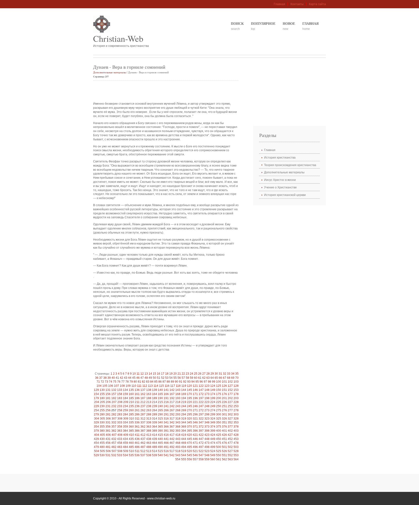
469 (183, 443)
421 (195, 435)
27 (204, 373)
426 (224, 435)
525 (218, 451)
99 (213, 381)
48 (146, 377)
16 (158, 373)
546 (195, 455)
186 (137, 398)
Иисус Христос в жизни (280, 180)
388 (148, 430)
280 (102, 414)
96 (201, 381)
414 (154, 435)
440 (160, 439)
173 (207, 394)
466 (166, 443)
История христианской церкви (285, 195)
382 (113, 430)
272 (201, 410)
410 (131, 435)
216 (166, 402)
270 (189, 410)
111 (139, 385)
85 (156, 381)
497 (201, 447)
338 (148, 422)
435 (131, 439)
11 (138, 373)
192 (172, 398)
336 (137, 422)
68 (228, 377)
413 (148, 435)
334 (125, 422)
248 (207, 406)
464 (154, 443)
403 (236, 430)
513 (148, 451)
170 (189, 394)
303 (236, 414)
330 (102, 422)
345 (189, 422)
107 (116, 385)
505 (102, 451)
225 (218, 402)
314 (154, 418)
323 (207, 418)
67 (224, 377)
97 (205, 381)
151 (224, 390)
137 (142, 390)
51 (158, 377)
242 (172, 406)
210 (131, 402)
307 (114, 418)
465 (160, 443)
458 (119, 443)
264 (154, 410)
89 (172, 381)
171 (195, 394)
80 (135, 381)
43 (125, 377)
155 (102, 394)
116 (167, 385)
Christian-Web (118, 38)
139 (154, 390)
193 (177, 398)
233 (119, 406)
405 (102, 435)
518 (177, 451)
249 (212, 406)
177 (230, 394)
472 (201, 443)
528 (236, 451)
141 (166, 390)
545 (189, 455)
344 (183, 422)
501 (224, 447)
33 (228, 373)
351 (224, 422)
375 (218, 426)
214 (154, 402)
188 (148, 398)
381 (108, 430)
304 (96, 418)
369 (183, 426)
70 (237, 377)
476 (224, 443)
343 (177, 422)
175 (218, 394)
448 (207, 439)
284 (125, 414)
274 (212, 410)
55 (175, 377)
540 (160, 455)
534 (125, 455)
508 (119, 451)
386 (137, 430)
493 (177, 447)
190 (160, 398)
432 (113, 439)
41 (117, 377)
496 (195, 447)
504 (96, 451)
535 (131, 455)
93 (189, 381)
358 (119, 426)
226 (224, 402)
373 (207, 426)
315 (160, 418)
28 (208, 373)
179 (96, 398)
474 (212, 443)
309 (125, 418)
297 (201, 414)
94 (193, 381)
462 (142, 443)
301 (224, 414)
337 (142, 422)
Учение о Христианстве (280, 187)
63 (208, 377)
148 (207, 390)
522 (201, 451)
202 (230, 398)
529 (96, 455)
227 (230, 402)
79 (131, 381)
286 (137, 414)
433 (119, 439)
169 (183, 394)
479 (96, 447)
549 (212, 455)
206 (108, 402)
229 (96, 406)
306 (108, 418)
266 (166, 410)
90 (176, 381)
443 (177, 439)
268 (177, 410)
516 (166, 451)
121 (195, 385)
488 (148, 447)
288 (148, 414)
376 (224, 426)
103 (236, 381)
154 (96, 394)
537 (142, 455)
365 (160, 426)
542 (172, 455)
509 (125, 451)
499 (212, 447)
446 (195, 439)
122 (201, 385)
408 (119, 435)
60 (195, 377)
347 (201, 422)
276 (224, 410)
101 (224, 381)
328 (236, 418)
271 (195, 410)
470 (189, 443)
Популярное (263, 23)
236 (137, 406)
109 (128, 385)
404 (96, 435)
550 (218, 455)
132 (113, 390)
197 (201, 398)
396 (195, 430)
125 (218, 385)
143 (177, 390)
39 (109, 377)
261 (137, 410)
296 (195, 414)
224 (212, 402)
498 (207, 447)
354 (96, 426)
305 (102, 418)
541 (166, 455)
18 (167, 373)
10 (134, 373)
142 (172, 390)
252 (230, 406)
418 (177, 435)
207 (114, 402)
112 (144, 385)
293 (177, 414)
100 (218, 381)
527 (230, 451)
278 (236, 410)
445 (189, 439)
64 (212, 377)
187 (142, 398)
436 (137, 439)
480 (102, 447)
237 (142, 406)
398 (207, 430)
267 (172, 410)
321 (195, 418)
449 (212, 439)
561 (218, 459)
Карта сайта (317, 4)
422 (201, 435)
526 (224, 451)
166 (166, 394)
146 (195, 390)
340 (160, 422)
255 (102, 410)
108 (122, 385)
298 (207, 414)
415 (160, 435)
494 (183, 447)
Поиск (237, 23)
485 (131, 447)
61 (199, 377)
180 (102, 398)
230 (102, 406)
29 (212, 373)
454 (96, 443)
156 (108, 394)
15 (154, 373)
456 (108, 443)
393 (177, 430)
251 (224, 406)
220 (189, 402)
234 (125, 406)
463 (148, 443)
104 (99, 385)
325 (218, 418)
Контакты (297, 4)
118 (178, 385)
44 (129, 377)
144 (183, 390)
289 (154, 414)
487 (142, 447)
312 (142, 418)
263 (148, 410)
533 (119, 455)
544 (183, 455)
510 (131, 451)
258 (119, 410)
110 (133, 385)
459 (125, 443)
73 (106, 381)
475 (218, 443)
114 (155, 385)
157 (113, 394)
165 (160, 394)
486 (137, 447)
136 (137, 390)
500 (218, 447)
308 (119, 418)
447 (201, 439)
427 (230, 435)
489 (154, 447)
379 (96, 430)
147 (201, 390)
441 (166, 439)
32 (224, 373)
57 (183, 377)
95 (197, 381)
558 (201, 459)
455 (102, 443)
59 (191, 377)
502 (230, 447)
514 (154, 451)
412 (142, 435)
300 (218, 414)
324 (212, 418)
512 (142, 451)
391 (166, 430)
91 (180, 381)
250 (218, 406)
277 (230, 410)
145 (189, 390)
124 (212, 385)
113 (150, 385)
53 (167, 377)
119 (183, 385)
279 (96, 414)
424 (212, 435)
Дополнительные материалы (109, 72)
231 (108, 406)
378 (236, 426)
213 (148, 402)
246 (195, 406)
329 (96, 422)
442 (172, 439)
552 (230, 455)
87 (164, 381)
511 (137, 451)
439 (154, 439)
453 (236, 439)
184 (125, 398)
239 (154, 406)
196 (195, 398)
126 (224, 385)
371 (195, 426)
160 (131, 394)
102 (230, 381)
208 (119, 402)
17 (162, 373)
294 (183, 414)
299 (212, 414)
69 (232, 377)
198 (207, 398)
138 (148, 390)
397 (201, 430)
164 (154, 394)
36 (96, 377)
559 (207, 459)
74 (110, 381)
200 (218, 398)
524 (212, 451)
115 (161, 385)
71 (98, 381)
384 (125, 430)
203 (236, 398)
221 (195, 402)
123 (207, 385)
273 (207, 410)
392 (172, 430)
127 (230, 385)
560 (212, 459)
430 (102, 439)
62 (204, 377)
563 (230, 459)
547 (201, 455)
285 (131, 414)
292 (172, 414)
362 (142, 426)
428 (236, 435)
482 (113, 447)
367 (172, 426)
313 (148, 418)
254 (96, 410)
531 (108, 455)
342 (172, 422)
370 (189, 426)
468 (177, 443)
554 (177, 459)
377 (230, 426)
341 (166, 422)
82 (143, 381)
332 (113, 422)
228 (236, 402)
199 (212, 398)
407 (114, 435)
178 (236, 394)
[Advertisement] (150, 91)
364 (154, 426)
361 (137, 426)
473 (207, 443)
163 (148, 394)
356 (108, 426)
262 (142, 410)
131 (108, 390)
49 (150, 377)
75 (114, 381)
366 (166, 426)
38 (105, 377)
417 (172, 435)
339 (154, 422)
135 (131, 390)
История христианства (280, 157)
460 (131, 443)
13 (146, 373)
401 (224, 430)
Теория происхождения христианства (290, 165)
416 (166, 435)
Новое (289, 23)
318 (177, 418)
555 (183, 459)
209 (125, 402)
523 (207, 451)
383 (119, 430)
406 (108, 435)
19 (171, 373)
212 (142, 402)
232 (113, 406)
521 (195, 451)
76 (119, 381)
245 (189, 406)
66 (220, 377)
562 (224, 459)
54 (171, 377)
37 (101, 377)
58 (187, 377)
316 (166, 418)
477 (230, 443)
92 (184, 381)
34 (232, 373)
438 (148, 439)
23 (187, 373)
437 (142, 439)
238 (148, 406)
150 (218, 390)
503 (236, 447)
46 (138, 377)
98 (209, 381)
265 (160, 410)
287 (142, 414)
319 (183, 418)
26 (199, 373)
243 (177, 406)
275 (218, 410)
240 (160, 406)
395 (189, 430)
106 (110, 385)
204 (96, 402)
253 (236, 406)
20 (175, 373)
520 (189, 451)
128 (236, 385)
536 (137, 455)
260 (131, 410)
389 (154, 430)
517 (172, 451)
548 (207, 455)
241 (166, 406)
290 (160, 414)
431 (108, 439)
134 (125, 390)
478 (236, 443)
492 (172, 447)
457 (113, 443)
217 (172, 402)
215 (160, 402)
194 (183, 398)
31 (220, 373)
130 (102, 390)
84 (151, 381)
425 (218, 435)
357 (113, 426)
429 (96, 439)
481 (108, 447)
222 (201, 402)
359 (125, 426)
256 (108, 410)
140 (160, 390)
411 (137, 435)
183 (119, 398)
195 (189, 398)
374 (212, 426)
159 (125, 394)
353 (236, 422)
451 (224, 439)
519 (183, 451)
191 (166, 398)
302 (230, 414)
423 (207, 435)
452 (230, 439)
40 (113, 377)
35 (237, 373)
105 (104, 385)
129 (96, 390)
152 (230, 390)
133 (119, 390)
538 (148, 455)
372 (201, 426)
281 (108, 414)
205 (102, 402)
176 (224, 394)
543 (177, 455)
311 (137, 418)
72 (102, 381)
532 (113, 455)
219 (183, 402)
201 (224, 398)
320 (189, 418)
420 (189, 435)
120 (189, 385)
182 (113, 398)
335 (131, 422)
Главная (279, 4)
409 (125, 435)
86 (160, 381)
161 (137, 394)
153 (236, 390)
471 (195, 443)
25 (195, 373)
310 (131, 418)
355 (102, 426)
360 (131, 426)
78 (127, 381)
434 (125, 439)
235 (131, 406)
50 (154, 377)
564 (236, 459)
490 (160, 447)
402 (230, 430)
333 (119, 422)
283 (119, 414)
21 (179, 373)
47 (142, 377)
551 (224, 455)
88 (168, 381)
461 (137, 443)
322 (201, 418)
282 (113, 414)
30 (216, 373)
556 (189, 459)
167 (172, 394)
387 (142, 430)
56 (179, 377)
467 (172, 443)
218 (177, 402)
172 (201, 394)
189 (154, 398)
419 (183, 435)
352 (230, 422)
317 (172, 418)
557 (195, 459)
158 (119, 394)
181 (108, 398)
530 (102, 455)
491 (166, 447)
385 (131, 430)
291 (166, 414)
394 (183, 430)
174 (212, 394)
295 (189, 414)
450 (218, 439)
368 (177, 426)
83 (147, 381)
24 (191, 373)
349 (212, 422)
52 (162, 377)
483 (119, 447)
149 (212, 390)
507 (114, 451)
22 (183, 373)
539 (154, 455)
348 (207, 422)
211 (137, 402)
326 (224, 418)
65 (216, 377)
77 (123, 381)
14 (150, 373)
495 (189, 447)
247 (201, 406)
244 (183, 406)
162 (142, 394)
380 (102, 430)
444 (183, 439)
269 (183, 410)
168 (177, 394)
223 (207, 402)
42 (121, 377)
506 (108, 451)
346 (195, 422)
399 (212, 430)
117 (172, 385)
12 (142, 373)
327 (230, 418)
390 (160, 430)
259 (125, 410)
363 (148, 426)
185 (131, 398)
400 (218, 430)
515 (160, 451)
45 (134, 377)
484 (125, 447)
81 (139, 381)
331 (108, 422)
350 (218, 422)
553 (236, 455)
